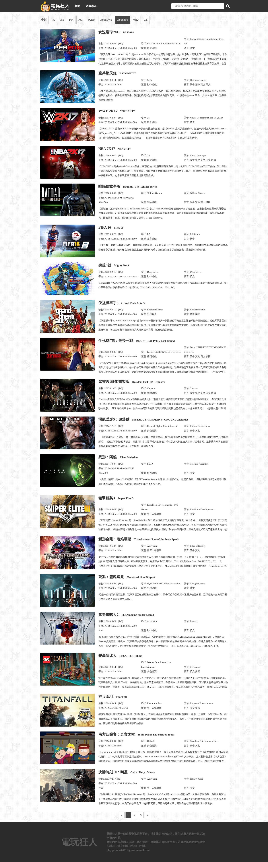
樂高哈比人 (120, 655)
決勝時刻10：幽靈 (126, 772)
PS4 (71, 19)
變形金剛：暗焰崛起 (138, 539)
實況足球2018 (116, 32)
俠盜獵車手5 (121, 303)
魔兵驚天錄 (117, 73)
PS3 (80, 19)
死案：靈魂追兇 (126, 577)
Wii (145, 19)
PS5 (62, 19)
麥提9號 (113, 265)
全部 (44, 19)
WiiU (136, 19)
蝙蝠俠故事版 (127, 186)
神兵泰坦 (112, 696)
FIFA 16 (110, 227)
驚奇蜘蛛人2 (126, 614)
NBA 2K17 (114, 149)
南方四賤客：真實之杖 (136, 734)
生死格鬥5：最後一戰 (136, 340)
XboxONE (106, 19)
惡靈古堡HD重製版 (131, 382)
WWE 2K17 (116, 111)
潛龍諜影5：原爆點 (143, 419)
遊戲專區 (91, 6)
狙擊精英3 (116, 498)
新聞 (77, 6)
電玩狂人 (79, 842)
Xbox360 (122, 19)
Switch (91, 19)
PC (53, 19)
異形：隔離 (118, 457)
